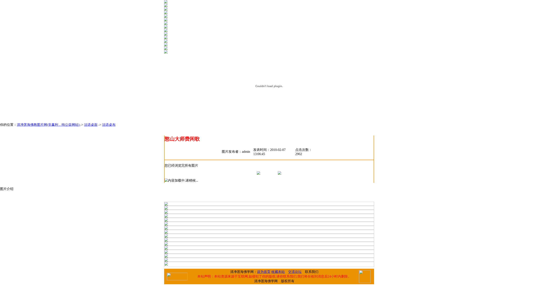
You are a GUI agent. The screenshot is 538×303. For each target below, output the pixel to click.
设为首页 (263, 272)
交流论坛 (295, 272)
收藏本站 (278, 272)
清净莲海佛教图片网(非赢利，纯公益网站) (48, 124)
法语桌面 (91, 124)
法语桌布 (109, 124)
